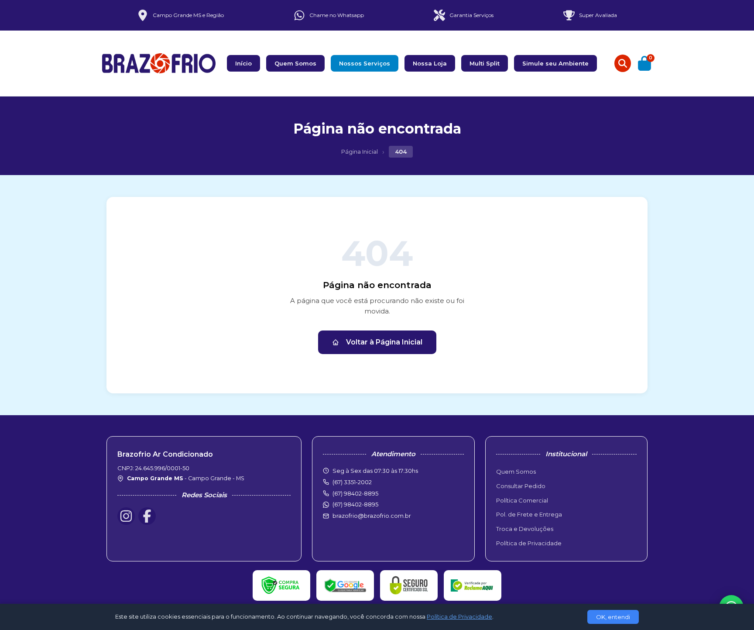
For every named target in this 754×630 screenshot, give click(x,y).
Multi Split (485, 63)
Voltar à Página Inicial (384, 342)
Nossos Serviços (364, 63)
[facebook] (147, 516)
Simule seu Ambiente (555, 63)
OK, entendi (613, 616)
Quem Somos (295, 63)
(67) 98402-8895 (355, 504)
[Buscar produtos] (622, 63)
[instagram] (126, 516)
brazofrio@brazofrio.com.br (371, 515)
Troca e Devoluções (524, 528)
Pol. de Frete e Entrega (529, 514)
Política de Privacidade (529, 543)
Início (243, 63)
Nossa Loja (430, 63)
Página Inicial (359, 151)
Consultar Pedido (520, 485)
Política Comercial (522, 500)
